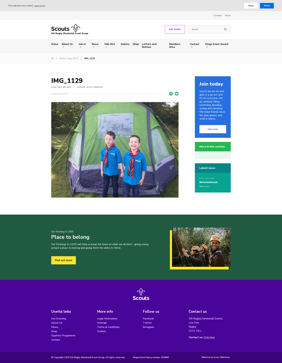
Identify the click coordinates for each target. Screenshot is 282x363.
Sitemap (102, 323)
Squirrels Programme (63, 335)
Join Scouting (58, 318)
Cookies (218, 15)
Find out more (63, 260)
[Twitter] (177, 94)
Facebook (148, 318)
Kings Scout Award (216, 44)
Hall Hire (109, 44)
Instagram (148, 327)
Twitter (147, 323)
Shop (136, 44)
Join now (213, 129)
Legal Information (107, 318)
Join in (228, 15)
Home (54, 44)
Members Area (174, 45)
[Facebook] (171, 94)
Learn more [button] (39, 5)
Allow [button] (267, 5)
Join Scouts (175, 29)
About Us (67, 44)
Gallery (125, 44)
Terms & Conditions (108, 327)
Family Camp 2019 (69, 58)
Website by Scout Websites (215, 357)
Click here (209, 337)
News (95, 44)
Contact (194, 44)
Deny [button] (251, 5)
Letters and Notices (149, 45)
